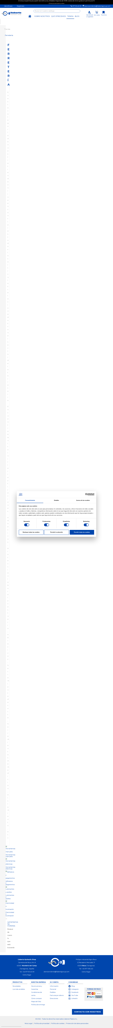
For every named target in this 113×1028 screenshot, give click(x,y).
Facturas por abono (57, 995)
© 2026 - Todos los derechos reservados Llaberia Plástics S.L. (56, 1019)
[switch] (46, 525)
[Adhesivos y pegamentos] (10, 875)
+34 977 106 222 (87, 969)
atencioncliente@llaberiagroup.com (97, 6)
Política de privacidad (42, 1023)
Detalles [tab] (56, 500)
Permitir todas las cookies (82, 532)
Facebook (74, 992)
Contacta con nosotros (87, 1012)
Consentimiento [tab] (30, 500)
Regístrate (20, 6)
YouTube (74, 995)
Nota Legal (29, 1023)
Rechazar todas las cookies (31, 532)
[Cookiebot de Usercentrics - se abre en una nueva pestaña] (86, 494)
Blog (73, 986)
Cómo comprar (36, 998)
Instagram (75, 989)
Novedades (17, 986)
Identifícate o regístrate (89, 15)
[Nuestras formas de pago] (94, 995)
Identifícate (8, 6)
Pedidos (53, 992)
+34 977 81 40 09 (28, 972)
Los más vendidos (19, 989)
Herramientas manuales (10, 855)
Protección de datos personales (77, 1023)
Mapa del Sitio (36, 1001)
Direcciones (54, 998)
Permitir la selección (56, 532)
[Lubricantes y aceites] (10, 890)
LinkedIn (74, 998)
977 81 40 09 (76, 6)
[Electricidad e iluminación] (10, 905)
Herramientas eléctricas (10, 868)
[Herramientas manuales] (10, 849)
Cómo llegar (27, 975)
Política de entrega (38, 1004)
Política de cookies (58, 1023)
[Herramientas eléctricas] (10, 862)
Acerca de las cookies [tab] (83, 500)
